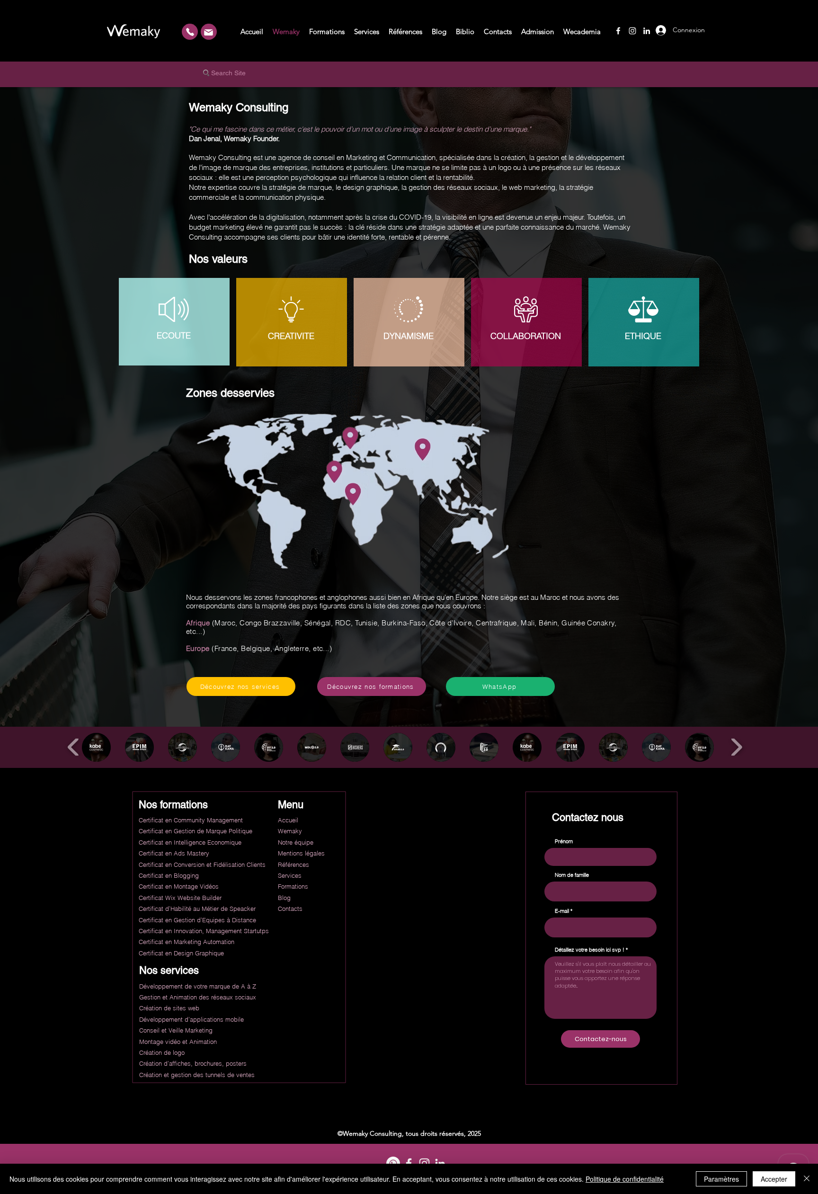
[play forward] (736, 747)
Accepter (774, 1179)
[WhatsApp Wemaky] (190, 32)
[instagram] (632, 31)
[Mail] (208, 32)
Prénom (564, 841)
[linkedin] (646, 31)
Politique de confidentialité (625, 1179)
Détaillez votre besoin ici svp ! (589, 950)
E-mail (562, 911)
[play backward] (73, 747)
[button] (96, 747)
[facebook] (618, 31)
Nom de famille (572, 875)
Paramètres (721, 1179)
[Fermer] (806, 1178)
